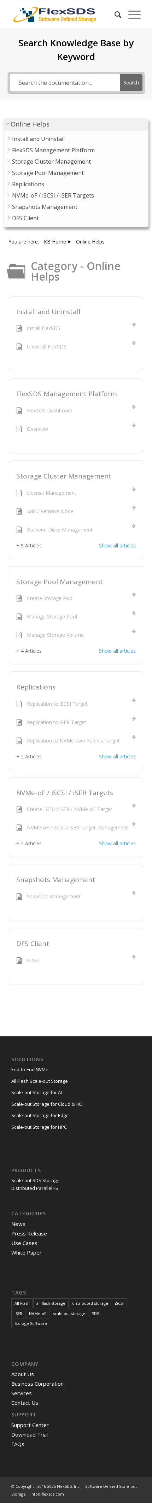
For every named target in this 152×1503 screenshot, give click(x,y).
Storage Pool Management (59, 581)
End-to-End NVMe (29, 1069)
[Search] (114, 14)
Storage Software (30, 1323)
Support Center (30, 1424)
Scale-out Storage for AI (36, 1092)
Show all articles (117, 545)
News (18, 1223)
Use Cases (24, 1242)
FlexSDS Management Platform (66, 393)
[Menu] (131, 14)
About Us (22, 1374)
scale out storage (69, 1313)
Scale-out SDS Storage (35, 1180)
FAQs (17, 1444)
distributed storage (90, 1303)
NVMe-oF (37, 1313)
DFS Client (32, 943)
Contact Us (24, 1402)
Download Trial (29, 1434)
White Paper (26, 1252)
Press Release (29, 1233)
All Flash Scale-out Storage (39, 1081)
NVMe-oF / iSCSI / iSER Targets (64, 792)
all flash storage (50, 1303)
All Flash (22, 1303)
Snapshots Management (55, 879)
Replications (35, 687)
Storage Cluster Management (63, 476)
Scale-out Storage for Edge (40, 1115)
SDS (95, 1313)
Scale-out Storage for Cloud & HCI (47, 1104)
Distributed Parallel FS (34, 1188)
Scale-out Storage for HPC (39, 1127)
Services (21, 1393)
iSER (18, 1313)
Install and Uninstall (48, 311)
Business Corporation (37, 1383)
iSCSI (119, 1303)
